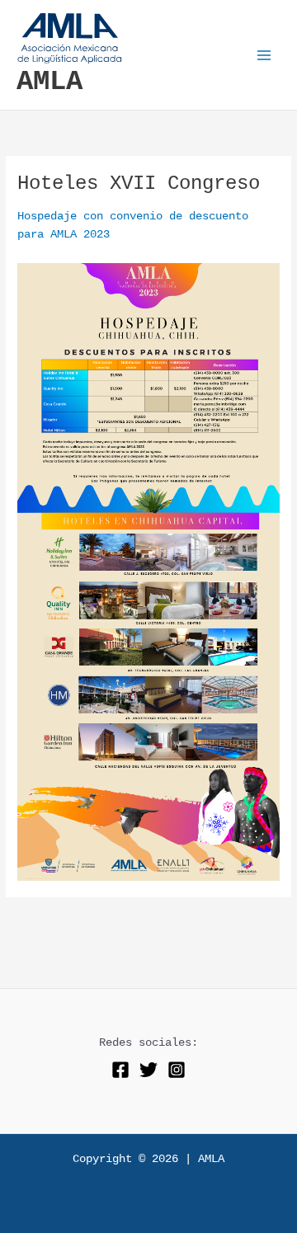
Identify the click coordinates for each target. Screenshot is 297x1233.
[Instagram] (176, 1070)
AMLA (49, 81)
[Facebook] (120, 1070)
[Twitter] (148, 1070)
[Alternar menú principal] (264, 55)
